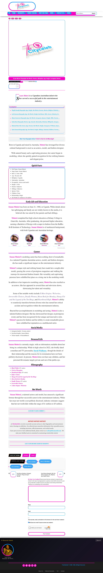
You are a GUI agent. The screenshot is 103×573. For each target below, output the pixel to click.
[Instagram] (32, 565)
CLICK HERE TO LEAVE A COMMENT (36, 411)
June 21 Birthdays (45, 461)
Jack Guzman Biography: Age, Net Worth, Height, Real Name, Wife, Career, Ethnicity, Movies (36, 114)
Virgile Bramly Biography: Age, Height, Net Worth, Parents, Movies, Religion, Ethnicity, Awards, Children (36, 110)
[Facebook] (23, 565)
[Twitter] (26, 565)
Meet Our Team (43, 13)
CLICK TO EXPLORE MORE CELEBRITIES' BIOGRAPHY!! (37, 443)
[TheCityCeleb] (9, 13)
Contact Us (60, 13)
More (68, 13)
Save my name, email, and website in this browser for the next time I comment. (46, 519)
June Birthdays (16, 466)
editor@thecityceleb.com (54, 431)
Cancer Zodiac (32, 462)
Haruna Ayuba (32, 81)
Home (13, 13)
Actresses (20, 18)
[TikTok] (35, 565)
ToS (57, 571)
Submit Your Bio (32, 13)
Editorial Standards (49, 571)
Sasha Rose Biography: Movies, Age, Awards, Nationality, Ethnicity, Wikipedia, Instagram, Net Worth (36, 122)
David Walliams (40, 350)
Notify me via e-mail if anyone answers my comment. (41, 522)
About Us (41, 571)
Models (33, 455)
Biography (21, 13)
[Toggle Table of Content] (16, 86)
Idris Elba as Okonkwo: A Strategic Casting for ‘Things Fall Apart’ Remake (24, 475)
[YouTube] (29, 565)
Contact (62, 571)
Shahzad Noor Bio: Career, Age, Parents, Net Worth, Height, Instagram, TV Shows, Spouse (36, 126)
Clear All (99, 540)
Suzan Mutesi (27, 466)
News (52, 13)
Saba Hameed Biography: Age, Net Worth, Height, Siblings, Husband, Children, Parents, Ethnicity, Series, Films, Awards (36, 129)
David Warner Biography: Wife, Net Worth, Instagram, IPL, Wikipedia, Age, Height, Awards (48, 475)
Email (29, 511)
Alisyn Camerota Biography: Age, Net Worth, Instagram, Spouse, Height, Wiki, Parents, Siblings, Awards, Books (36, 118)
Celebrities (16, 18)
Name (29, 504)
